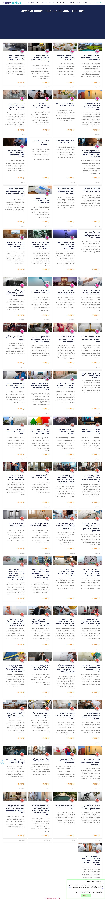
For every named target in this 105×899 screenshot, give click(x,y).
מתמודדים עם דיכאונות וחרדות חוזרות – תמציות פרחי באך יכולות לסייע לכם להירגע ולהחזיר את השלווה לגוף (15, 192)
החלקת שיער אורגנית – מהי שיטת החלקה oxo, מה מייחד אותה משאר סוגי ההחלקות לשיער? (65, 339)
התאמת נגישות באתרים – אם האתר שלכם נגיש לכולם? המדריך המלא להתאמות (15, 154)
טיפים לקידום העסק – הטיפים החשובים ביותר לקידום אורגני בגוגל (42, 200)
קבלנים (78, 2)
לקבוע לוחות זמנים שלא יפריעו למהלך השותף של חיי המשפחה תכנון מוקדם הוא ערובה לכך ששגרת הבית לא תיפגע (66, 669)
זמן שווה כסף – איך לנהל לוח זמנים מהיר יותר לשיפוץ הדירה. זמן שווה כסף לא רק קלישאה (91, 572)
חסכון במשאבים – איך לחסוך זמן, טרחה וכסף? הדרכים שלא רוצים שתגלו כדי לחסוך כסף (66, 572)
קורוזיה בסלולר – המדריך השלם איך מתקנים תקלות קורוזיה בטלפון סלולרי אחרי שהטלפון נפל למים (15, 293)
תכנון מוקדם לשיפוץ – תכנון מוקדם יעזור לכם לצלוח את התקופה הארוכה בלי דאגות (91, 716)
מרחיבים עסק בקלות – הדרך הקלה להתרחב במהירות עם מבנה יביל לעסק (92, 106)
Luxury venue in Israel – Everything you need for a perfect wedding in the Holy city (40, 386)
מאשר (85, 896)
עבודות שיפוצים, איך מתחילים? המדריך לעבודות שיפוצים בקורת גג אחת (15, 477)
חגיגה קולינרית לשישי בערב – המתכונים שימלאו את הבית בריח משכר (91, 190)
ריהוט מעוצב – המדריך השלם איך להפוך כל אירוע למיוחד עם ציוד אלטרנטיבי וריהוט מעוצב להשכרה (40, 339)
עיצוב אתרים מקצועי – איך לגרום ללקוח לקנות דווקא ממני (90, 431)
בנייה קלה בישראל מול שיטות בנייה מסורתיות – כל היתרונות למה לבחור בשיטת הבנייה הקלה (90, 762)
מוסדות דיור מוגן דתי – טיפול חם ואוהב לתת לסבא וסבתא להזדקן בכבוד (90, 807)
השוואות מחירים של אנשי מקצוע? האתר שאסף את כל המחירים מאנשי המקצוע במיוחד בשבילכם (65, 526)
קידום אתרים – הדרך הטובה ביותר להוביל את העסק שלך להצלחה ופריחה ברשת (40, 431)
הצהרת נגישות (48, 898)
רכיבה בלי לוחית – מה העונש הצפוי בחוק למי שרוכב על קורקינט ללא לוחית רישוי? (92, 235)
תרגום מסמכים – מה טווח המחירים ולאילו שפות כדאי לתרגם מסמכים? (15, 385)
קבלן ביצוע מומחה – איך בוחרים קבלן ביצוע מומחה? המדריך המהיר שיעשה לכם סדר (90, 622)
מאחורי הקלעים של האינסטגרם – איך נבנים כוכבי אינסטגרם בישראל (41, 105)
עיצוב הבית (84, 2)
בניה (67, 2)
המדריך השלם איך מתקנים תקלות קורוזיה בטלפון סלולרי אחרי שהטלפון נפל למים (90, 339)
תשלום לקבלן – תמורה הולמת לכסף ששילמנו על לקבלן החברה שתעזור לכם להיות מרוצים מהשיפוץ (15, 622)
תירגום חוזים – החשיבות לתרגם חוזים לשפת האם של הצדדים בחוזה (91, 292)
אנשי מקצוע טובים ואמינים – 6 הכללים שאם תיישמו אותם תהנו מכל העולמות (40, 667)
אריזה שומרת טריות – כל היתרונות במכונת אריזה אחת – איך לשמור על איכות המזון (40, 59)
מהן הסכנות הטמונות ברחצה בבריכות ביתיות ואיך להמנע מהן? (65, 807)
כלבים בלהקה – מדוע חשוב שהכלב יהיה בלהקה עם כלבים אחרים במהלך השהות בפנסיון (65, 245)
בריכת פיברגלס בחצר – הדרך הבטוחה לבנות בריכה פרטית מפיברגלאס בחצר (66, 385)
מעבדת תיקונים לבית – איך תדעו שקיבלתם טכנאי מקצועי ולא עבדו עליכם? (15, 761)
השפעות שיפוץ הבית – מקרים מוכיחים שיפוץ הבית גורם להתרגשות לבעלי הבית (65, 716)
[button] (2, 762)
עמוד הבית (99, 2)
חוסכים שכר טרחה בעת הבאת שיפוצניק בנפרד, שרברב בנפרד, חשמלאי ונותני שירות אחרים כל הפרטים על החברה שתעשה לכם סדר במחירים (15, 574)
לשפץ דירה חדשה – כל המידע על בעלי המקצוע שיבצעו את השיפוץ (16, 525)
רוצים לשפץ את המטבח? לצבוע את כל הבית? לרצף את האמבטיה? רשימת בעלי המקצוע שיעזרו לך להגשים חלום (15, 809)
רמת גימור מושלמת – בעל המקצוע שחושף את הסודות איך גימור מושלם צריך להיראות (90, 668)
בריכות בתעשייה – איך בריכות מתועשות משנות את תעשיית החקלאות (90, 58)
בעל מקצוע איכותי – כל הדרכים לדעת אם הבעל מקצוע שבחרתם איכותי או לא (91, 478)
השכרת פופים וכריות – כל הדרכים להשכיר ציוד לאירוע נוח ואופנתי (90, 375)
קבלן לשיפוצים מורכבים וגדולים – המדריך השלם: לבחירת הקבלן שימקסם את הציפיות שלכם (65, 622)
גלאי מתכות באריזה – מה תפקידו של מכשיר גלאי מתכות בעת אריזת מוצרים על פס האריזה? (41, 245)
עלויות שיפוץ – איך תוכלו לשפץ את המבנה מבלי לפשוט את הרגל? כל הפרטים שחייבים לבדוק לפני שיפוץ (91, 527)
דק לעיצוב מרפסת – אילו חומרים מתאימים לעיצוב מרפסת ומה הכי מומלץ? (15, 715)
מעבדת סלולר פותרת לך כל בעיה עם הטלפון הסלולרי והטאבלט (65, 431)
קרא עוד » (96, 82)
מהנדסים (62, 2)
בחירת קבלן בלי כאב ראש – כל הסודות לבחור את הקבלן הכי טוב (14, 431)
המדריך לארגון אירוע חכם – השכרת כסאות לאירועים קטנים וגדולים (65, 58)
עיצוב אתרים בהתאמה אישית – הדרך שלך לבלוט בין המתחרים (41, 142)
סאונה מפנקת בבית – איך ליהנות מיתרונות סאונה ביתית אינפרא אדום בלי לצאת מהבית (91, 154)
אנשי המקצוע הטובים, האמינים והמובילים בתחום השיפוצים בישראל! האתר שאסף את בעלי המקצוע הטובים (91, 860)
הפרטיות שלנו (57, 898)
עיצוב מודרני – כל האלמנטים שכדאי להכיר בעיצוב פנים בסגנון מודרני (66, 292)
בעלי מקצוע (92, 2)
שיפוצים (72, 2)
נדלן (57, 2)
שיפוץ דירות (31, 2)
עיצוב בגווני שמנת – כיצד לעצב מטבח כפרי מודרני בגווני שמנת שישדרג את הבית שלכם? (66, 191)
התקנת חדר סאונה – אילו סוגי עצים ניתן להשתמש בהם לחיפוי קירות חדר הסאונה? (15, 245)
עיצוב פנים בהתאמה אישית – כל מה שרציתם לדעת (65, 141)
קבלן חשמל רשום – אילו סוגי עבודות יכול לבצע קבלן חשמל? (15, 338)
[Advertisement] (52, 28)
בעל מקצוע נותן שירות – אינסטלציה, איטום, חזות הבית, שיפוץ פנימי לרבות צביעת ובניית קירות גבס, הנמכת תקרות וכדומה (66, 479)
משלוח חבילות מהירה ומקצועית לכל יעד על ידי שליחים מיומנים (66, 761)
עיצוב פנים (44, 2)
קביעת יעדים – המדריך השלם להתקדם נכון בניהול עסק (41, 292)
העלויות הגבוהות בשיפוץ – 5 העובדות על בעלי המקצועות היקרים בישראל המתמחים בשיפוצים (15, 668)
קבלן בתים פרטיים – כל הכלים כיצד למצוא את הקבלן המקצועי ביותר (41, 715)
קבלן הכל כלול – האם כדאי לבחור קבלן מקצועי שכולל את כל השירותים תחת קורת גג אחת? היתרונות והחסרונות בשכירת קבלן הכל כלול (40, 574)
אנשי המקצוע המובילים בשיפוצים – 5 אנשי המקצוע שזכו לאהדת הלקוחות (40, 525)
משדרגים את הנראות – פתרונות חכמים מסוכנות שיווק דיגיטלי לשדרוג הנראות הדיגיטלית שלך (16, 106)
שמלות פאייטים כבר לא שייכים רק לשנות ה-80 (41, 760)
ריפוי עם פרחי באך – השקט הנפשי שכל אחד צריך (65, 104)
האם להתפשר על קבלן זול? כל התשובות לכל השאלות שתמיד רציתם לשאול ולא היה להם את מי (40, 622)
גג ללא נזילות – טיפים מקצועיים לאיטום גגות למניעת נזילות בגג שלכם (16, 58)
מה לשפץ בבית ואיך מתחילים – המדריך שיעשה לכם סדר (40, 477)
